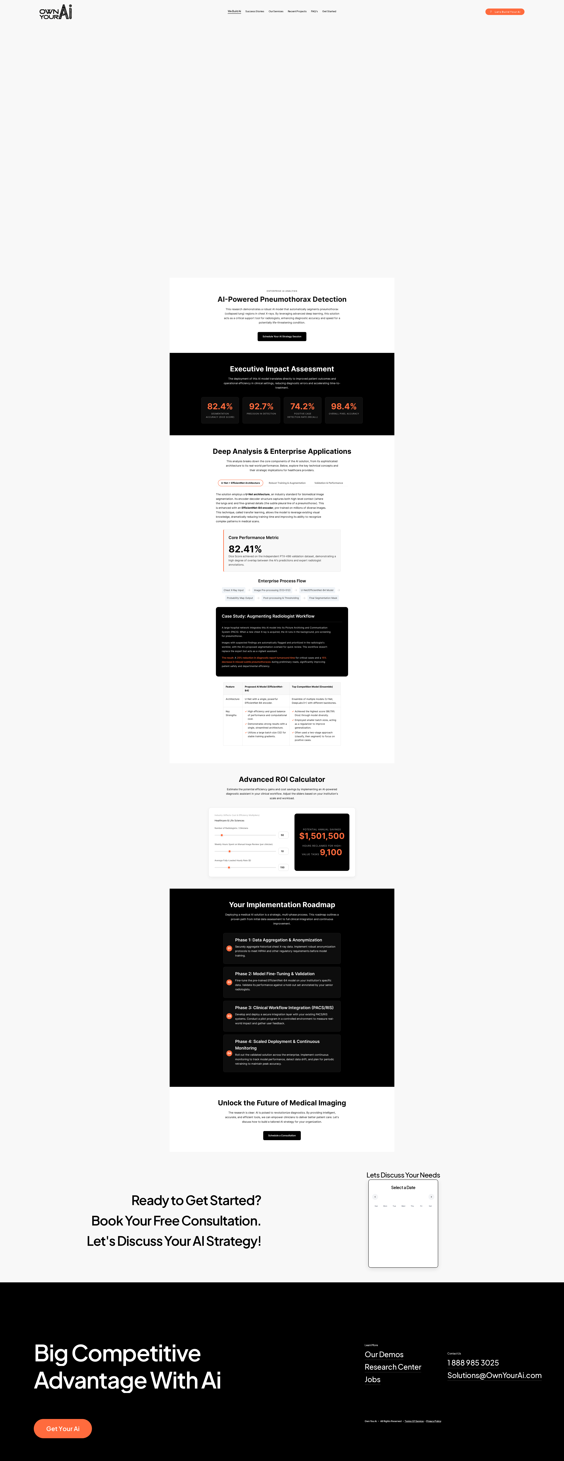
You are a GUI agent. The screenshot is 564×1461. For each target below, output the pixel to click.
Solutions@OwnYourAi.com (494, 1375)
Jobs (372, 1379)
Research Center (393, 1366)
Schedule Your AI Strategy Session (282, 336)
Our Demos (384, 1354)
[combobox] (229, 820)
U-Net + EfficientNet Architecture (240, 482)
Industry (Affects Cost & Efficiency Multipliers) (237, 815)
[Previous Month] (375, 1197)
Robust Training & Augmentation (287, 482)
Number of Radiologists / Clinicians (231, 828)
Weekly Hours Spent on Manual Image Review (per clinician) (244, 844)
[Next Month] (431, 1197)
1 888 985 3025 (473, 1362)
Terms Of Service (414, 1421)
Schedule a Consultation (282, 1135)
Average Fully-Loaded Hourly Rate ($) (233, 860)
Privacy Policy (433, 1421)
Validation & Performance (328, 482)
